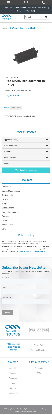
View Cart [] (30, 11)
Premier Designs (20, 411)
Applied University (11, 140)
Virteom (35, 411)
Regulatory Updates (10, 212)
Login (6, 8)
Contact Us (6, 187)
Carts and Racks (10, 146)
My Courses (42, 8)
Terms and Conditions (39, 350)
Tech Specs (16, 108)
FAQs (4, 204)
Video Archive (8, 208)
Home (4, 28)
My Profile (32, 8)
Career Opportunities (11, 191)
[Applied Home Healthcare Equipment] (13, 330)
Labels (6, 164)
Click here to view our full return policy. (30, 251)
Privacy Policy (39, 345)
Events (5, 220)
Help (19, 11)
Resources (13, 378)
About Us (12, 368)
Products (13, 373)
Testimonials (7, 195)
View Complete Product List (26, 170)
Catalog (5, 216)
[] (46, 17)
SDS (4, 229)
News (13, 383)
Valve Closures (10, 158)
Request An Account (18, 8)
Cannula (7, 152)
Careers (13, 388)
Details (6, 108)
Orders (5, 199)
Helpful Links (7, 225)
